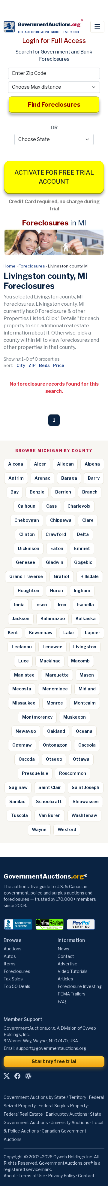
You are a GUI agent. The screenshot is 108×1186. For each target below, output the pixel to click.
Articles (65, 978)
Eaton (56, 548)
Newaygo (26, 731)
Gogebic (83, 562)
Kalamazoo (52, 618)
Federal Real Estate (23, 1114)
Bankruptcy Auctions (66, 1114)
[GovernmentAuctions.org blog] (28, 1076)
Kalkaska (86, 618)
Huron (56, 590)
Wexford (67, 829)
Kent (13, 632)
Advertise (67, 963)
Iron (62, 604)
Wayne (39, 829)
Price (58, 365)
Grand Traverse (26, 576)
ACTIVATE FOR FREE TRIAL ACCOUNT (54, 177)
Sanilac (17, 801)
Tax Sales (13, 978)
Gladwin (54, 562)
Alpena (92, 464)
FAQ (62, 1001)
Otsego (54, 759)
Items (10, 963)
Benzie (37, 492)
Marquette (57, 675)
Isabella (85, 604)
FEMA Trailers (72, 993)
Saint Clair (49, 787)
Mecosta (21, 689)
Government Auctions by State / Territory (45, 1097)
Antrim (16, 478)
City (20, 365)
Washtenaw (84, 815)
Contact (66, 956)
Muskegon (74, 717)
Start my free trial (54, 1061)
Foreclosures (32, 266)
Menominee (55, 689)
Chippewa (60, 520)
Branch (90, 492)
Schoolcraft (49, 801)
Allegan (65, 464)
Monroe (54, 703)
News (63, 948)
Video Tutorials (73, 971)
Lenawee (52, 647)
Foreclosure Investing (80, 986)
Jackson (20, 618)
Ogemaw (22, 745)
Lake (68, 632)
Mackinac (50, 661)
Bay (14, 492)
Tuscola (19, 815)
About (10, 1175)
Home (10, 266)
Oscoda (27, 759)
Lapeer (92, 632)
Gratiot (62, 576)
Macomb (80, 661)
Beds (44, 365)
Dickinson (28, 548)
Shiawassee (86, 801)
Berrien (63, 492)
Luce (23, 661)
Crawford (56, 534)
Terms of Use (32, 1175)
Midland (87, 689)
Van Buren (50, 815)
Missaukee (23, 703)
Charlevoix (79, 506)
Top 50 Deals (17, 986)
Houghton (28, 590)
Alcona (15, 464)
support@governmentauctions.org (51, 1048)
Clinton (27, 534)
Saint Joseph (85, 787)
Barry (94, 478)
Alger (40, 464)
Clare (88, 520)
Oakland (56, 731)
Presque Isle (35, 773)
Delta (83, 534)
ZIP (32, 365)
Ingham (82, 590)
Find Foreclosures (54, 104)
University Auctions (70, 1122)
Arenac (42, 478)
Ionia (19, 604)
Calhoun (26, 506)
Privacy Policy (61, 1175)
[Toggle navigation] (97, 26)
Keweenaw (40, 632)
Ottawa (81, 759)
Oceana (84, 731)
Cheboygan (26, 520)
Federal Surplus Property (63, 1105)
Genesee (25, 562)
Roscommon (72, 773)
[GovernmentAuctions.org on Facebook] (17, 1076)
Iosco (41, 604)
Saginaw (18, 787)
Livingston (84, 647)
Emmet (82, 548)
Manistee (24, 675)
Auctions (13, 948)
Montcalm (85, 703)
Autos (10, 956)
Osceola (87, 745)
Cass (51, 506)
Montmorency (37, 717)
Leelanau (22, 647)
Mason (87, 675)
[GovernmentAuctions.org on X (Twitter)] (7, 1076)
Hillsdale (89, 576)
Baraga (69, 478)
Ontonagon (55, 745)
